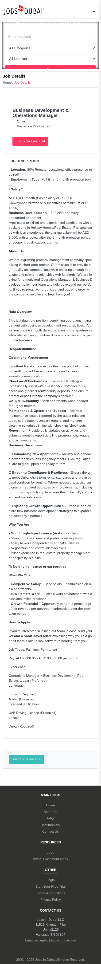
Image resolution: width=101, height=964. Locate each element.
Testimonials (50, 825)
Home (7, 82)
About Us (50, 812)
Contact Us (50, 831)
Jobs (50, 852)
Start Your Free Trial (30, 141)
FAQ (50, 818)
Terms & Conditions (50, 893)
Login (51, 880)
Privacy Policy (50, 899)
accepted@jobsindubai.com (55, 940)
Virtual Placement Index (50, 859)
